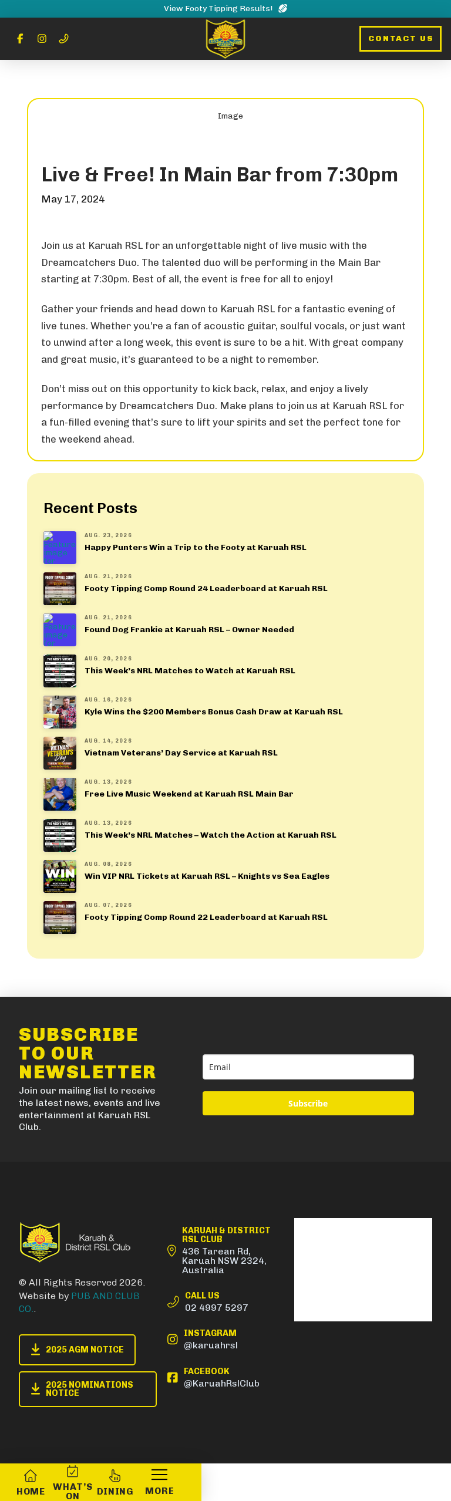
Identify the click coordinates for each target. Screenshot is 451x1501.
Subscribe (308, 1103)
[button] (159, 1482)
